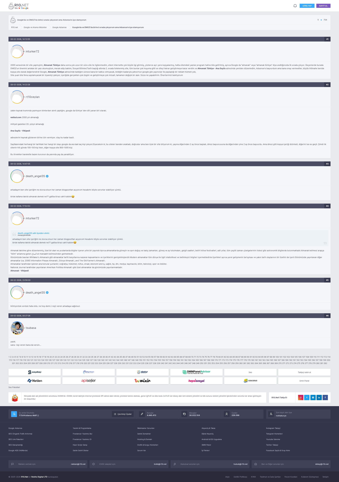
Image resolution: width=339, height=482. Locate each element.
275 (298, 363)
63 (172, 357)
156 (163, 360)
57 (155, 357)
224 (100, 363)
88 (242, 357)
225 (104, 363)
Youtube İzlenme (273, 439)
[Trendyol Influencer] (142, 380)
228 (115, 363)
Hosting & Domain (144, 439)
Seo (250, 372)
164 (193, 360)
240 (162, 363)
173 (227, 360)
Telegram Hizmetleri (274, 434)
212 (55, 363)
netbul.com (15, 117)
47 (126, 357)
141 (106, 360)
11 (27, 357)
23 (58, 357)
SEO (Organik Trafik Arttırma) (20, 434)
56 (152, 357)
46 (123, 357)
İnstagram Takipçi (273, 428)
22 (56, 357)
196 (313, 360)
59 (161, 357)
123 (39, 360)
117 (17, 360)
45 (121, 357)
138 (95, 360)
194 (305, 360)
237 (150, 363)
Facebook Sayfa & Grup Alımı (278, 450)
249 (197, 363)
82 (225, 357)
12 (30, 357)
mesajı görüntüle (24, 235)
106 (300, 357)
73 (200, 357)
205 (29, 363)
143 (113, 360)
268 (272, 363)
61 (167, 357)
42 (112, 357)
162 (185, 360)
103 (288, 357)
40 (106, 357)
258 (233, 363)
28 (72, 357)
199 (324, 360)
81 (222, 357)
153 (151, 360)
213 (59, 363)
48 (129, 357)
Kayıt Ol (323, 6)
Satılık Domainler (144, 434)
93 (256, 357)
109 (311, 357)
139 (99, 360)
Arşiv (227, 477)
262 (248, 363)
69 (189, 357)
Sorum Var (141, 450)
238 (154, 363)
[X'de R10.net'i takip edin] (306, 397)
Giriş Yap (307, 6)
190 (290, 360)
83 (228, 357)
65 (178, 357)
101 (280, 357)
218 (77, 363)
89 (245, 357)
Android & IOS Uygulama (212, 439)
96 (265, 357)
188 (283, 360)
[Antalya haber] (250, 380)
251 (205, 363)
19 (48, 357)
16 (40, 357)
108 (307, 357)
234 (138, 363)
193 (301, 360)
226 (108, 363)
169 (212, 360)
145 (121, 360)
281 (321, 363)
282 (325, 363)
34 (89, 357)
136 (87, 360)
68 (186, 357)
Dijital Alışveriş (207, 434)
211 (52, 363)
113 (325, 357)
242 (170, 363)
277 (306, 363)
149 (136, 360)
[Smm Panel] (34, 372)
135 (83, 360)
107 (303, 357)
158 (170, 360)
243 (174, 363)
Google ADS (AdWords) (18, 450)
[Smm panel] (196, 372)
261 (244, 363)
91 (251, 357)
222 (92, 363)
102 (284, 357)
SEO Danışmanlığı (15, 445)
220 (85, 363)
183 (264, 360)
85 (234, 357)
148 (133, 360)
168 (208, 360)
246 (186, 363)
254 (217, 363)
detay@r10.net (322, 464)
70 (192, 357)
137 (91, 360)
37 (98, 357)
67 (184, 357)
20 (51, 357)
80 (219, 357)
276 (302, 363)
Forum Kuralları (291, 477)
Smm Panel (304, 381)
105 (296, 357)
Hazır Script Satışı (80, 445)
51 (138, 357)
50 (135, 357)
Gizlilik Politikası (240, 477)
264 (256, 363)
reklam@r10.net (78, 464)
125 (46, 360)
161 (182, 360)
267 (268, 363)
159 (174, 360)
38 (101, 357)
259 (237, 363)
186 (275, 360)
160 (178, 360)
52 (141, 357)
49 (132, 357)
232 (131, 363)
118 (21, 360)
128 (57, 360)
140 (102, 360)
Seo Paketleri (14, 387)
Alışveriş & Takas (208, 428)
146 (125, 360)
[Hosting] (88, 372)
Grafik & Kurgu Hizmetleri (147, 445)
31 (81, 357)
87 (239, 357)
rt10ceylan (33, 96)
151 (144, 360)
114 (328, 357)
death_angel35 (35, 176)
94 (259, 357)
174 (230, 360)
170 (216, 360)
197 (317, 360)
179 (249, 360)
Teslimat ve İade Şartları (270, 477)
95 (262, 357)
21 (53, 357)
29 (75, 357)
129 (61, 360)
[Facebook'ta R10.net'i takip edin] (325, 397)
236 (146, 363)
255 (221, 363)
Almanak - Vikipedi (19, 270)
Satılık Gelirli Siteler (81, 450)
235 (142, 363)
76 (208, 357)
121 (31, 360)
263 (252, 363)
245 (182, 363)
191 (294, 360)
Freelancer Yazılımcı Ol (82, 439)
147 (129, 360)
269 (276, 363)
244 (178, 363)
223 (96, 363)
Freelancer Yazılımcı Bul (82, 434)
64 (175, 357)
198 (320, 360)
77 (211, 357)
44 (118, 357)
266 (264, 363)
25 (64, 357)
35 (92, 357)
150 (140, 360)
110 (314, 357)
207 (37, 363)
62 (169, 357)
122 (35, 360)
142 (110, 360)
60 (164, 357)
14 (35, 357)
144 (117, 360)
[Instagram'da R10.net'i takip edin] (300, 397)
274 (294, 363)
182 (260, 360)
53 (143, 357)
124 (42, 360)
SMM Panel (206, 445)
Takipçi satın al (304, 372)
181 (256, 360)
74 (203, 357)
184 (267, 360)
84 (231, 357)
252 (209, 363)
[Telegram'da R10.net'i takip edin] (313, 397)
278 (310, 363)
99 (274, 357)
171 (219, 360)
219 (81, 363)
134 (79, 360)
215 (66, 363)
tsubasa (31, 327)
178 (245, 360)
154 (155, 360)
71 (195, 357)
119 (24, 360)
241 (166, 363)
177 (241, 360)
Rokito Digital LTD (39, 477)
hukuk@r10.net (240, 464)
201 (13, 363)
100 (277, 357)
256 (225, 363)
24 (61, 357)
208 (41, 363)
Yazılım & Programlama (82, 428)
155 (159, 360)
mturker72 (32, 51)
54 (146, 357)
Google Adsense (15, 428)
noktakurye (281, 415)
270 (280, 363)
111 (318, 357)
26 (67, 357)
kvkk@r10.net (160, 464)
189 (286, 360)
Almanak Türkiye (52, 65)
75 (206, 357)
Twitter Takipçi (272, 445)
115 (10, 360)
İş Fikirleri (205, 450)
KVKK (253, 477)
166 (201, 360)
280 (318, 363)
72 (198, 357)
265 (260, 363)
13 (32, 357)
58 (158, 357)
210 (48, 363)
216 (70, 363)
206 (33, 363)
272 (287, 363)
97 (268, 357)
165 (197, 360)
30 (78, 357)
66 (181, 357)
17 (43, 357)
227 (111, 363)
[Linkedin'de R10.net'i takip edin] (319, 397)
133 (76, 360)
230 (123, 363)
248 (193, 363)
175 (234, 360)
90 (248, 357)
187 (279, 360)
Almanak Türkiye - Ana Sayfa (212, 68)
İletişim (326, 477)
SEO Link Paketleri (15, 439)
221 (89, 363)
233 (135, 363)
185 (271, 360)
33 (86, 357)
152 (148, 360)
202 (17, 363)
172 (223, 360)
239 (158, 363)
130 (64, 360)
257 (229, 363)
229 (119, 363)
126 (50, 360)
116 (13, 360)
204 (25, 363)
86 (236, 357)
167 (204, 360)
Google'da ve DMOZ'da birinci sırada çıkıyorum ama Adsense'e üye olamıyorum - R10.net (19, 5)
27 (70, 357)
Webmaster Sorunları (145, 428)
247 (189, 363)
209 (45, 363)
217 (74, 363)
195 (309, 360)
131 (68, 360)
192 (298, 360)
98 (271, 357)
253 (213, 363)
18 (45, 357)
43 (115, 357)
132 (72, 360)
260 (241, 363)
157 (167, 360)
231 (127, 363)
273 (291, 363)
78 (214, 357)
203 (21, 363)
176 (238, 360)
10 (25, 357)
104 (292, 357)
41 (109, 357)
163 (189, 360)
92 (254, 357)
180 (252, 360)
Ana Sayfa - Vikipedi (20, 130)
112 (321, 357)
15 (37, 357)
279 (314, 363)
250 (201, 363)
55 (149, 357)
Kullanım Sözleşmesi (310, 477)
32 (83, 357)
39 (103, 357)
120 (28, 360)
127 (53, 360)
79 (217, 357)
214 (63, 363)
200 (328, 360)
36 (95, 357)
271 (283, 363)
